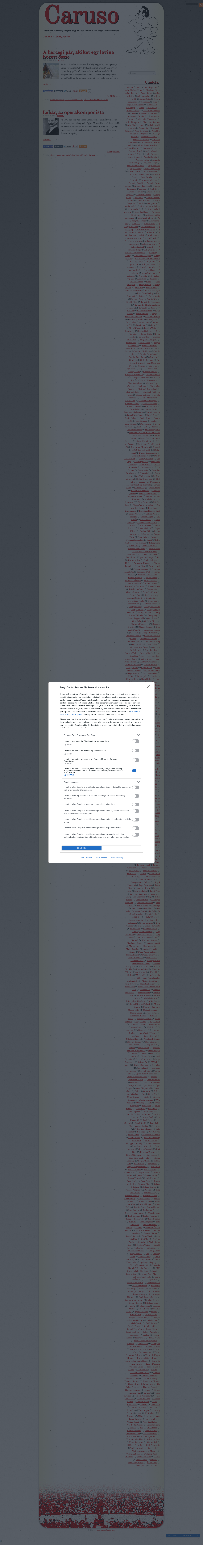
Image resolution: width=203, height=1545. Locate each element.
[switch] (135, 741)
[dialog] (101, 772)
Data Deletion (86, 858)
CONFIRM (82, 848)
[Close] (149, 687)
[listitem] (101, 735)
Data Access (101, 858)
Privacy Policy (117, 858)
